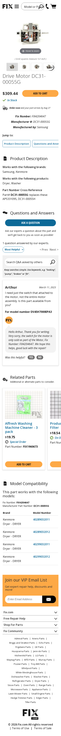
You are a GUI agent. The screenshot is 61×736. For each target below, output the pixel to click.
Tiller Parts (30, 702)
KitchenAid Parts (23, 655)
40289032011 (41, 519)
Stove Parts (13, 685)
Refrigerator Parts (21, 680)
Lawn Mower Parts (17, 693)
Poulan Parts (20, 663)
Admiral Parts (21, 638)
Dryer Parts (40, 680)
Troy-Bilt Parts (38, 663)
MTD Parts (29, 659)
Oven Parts (29, 685)
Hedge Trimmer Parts (21, 697)
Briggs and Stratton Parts (22, 642)
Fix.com (8, 612)
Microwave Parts (19, 689)
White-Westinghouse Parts (29, 672)
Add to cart (40, 93)
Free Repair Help (14, 618)
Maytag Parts (13, 659)
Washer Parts (41, 676)
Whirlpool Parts (29, 668)
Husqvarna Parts (20, 651)
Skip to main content (30, 3)
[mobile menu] (17, 6)
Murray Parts (45, 659)
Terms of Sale (43, 728)
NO (40, 357)
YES (31, 357)
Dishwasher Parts (20, 676)
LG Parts (39, 655)
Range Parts (45, 685)
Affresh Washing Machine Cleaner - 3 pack (21, 427)
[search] (41, 6)
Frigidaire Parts (23, 647)
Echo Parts (44, 642)
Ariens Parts (38, 638)
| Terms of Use (19, 728)
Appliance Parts (40, 689)
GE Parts (39, 647)
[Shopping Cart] (53, 6)
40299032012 (41, 556)
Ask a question (30, 223)
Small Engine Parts (40, 693)
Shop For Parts (13, 625)
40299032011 (41, 544)
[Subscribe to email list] (49, 599)
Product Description (16, 143)
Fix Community (13, 631)
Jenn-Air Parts (40, 651)
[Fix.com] (8, 6)
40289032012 (41, 532)
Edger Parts (42, 697)
